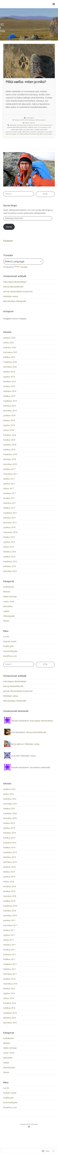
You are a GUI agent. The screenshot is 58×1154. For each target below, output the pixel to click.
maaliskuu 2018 (10, 454)
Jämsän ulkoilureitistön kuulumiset (18, 291)
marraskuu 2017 (10, 474)
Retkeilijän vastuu (10, 296)
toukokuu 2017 (9, 503)
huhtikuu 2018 (9, 449)
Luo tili (6, 636)
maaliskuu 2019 (10, 401)
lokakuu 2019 (9, 371)
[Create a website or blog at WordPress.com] (29, 1127)
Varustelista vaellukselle (40, 767)
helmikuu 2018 (9, 459)
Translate (23, 267)
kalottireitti (23, 127)
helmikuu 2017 (9, 517)
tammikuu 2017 (10, 522)
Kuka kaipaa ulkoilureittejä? (14, 281)
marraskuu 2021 (10, 352)
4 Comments (30, 118)
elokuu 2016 (8, 546)
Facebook (8, 241)
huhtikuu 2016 (9, 556)
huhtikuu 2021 (9, 357)
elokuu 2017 (8, 488)
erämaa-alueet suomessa (25, 125)
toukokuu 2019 (9, 391)
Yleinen (32, 123)
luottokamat (8, 586)
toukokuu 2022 (9, 347)
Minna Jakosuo (40, 120)
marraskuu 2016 (10, 532)
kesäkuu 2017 (9, 498)
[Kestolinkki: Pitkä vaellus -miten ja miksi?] (29, 61)
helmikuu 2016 (9, 566)
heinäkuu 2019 (9, 381)
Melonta (6, 591)
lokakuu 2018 (9, 420)
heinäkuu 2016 (9, 551)
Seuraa (9, 227)
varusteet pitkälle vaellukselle (26, 134)
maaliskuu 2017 (10, 513)
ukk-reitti (33, 132)
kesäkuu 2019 (9, 386)
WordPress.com (10, 656)
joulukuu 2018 (9, 415)
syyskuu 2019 (9, 376)
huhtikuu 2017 (9, 508)
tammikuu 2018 (10, 464)
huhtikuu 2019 (9, 396)
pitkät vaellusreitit (24, 132)
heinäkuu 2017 (9, 493)
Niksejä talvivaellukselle (13, 286)
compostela (13, 125)
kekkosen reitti (32, 127)
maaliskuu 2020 (10, 362)
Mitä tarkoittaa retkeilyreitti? (14, 301)
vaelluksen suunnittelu (44, 132)
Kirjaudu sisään (9, 641)
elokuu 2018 (8, 430)
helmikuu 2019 (9, 405)
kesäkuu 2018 (9, 440)
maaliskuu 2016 (10, 561)
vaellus (27, 123)
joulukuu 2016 (9, 527)
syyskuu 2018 (9, 425)
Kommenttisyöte (10, 651)
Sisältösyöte (8, 646)
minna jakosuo (42, 127)
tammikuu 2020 (10, 366)
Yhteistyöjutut (9, 616)
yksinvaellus (49, 134)
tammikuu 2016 (10, 571)
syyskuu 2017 (9, 483)
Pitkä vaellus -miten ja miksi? (26, 82)
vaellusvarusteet (11, 134)
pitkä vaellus (30, 129)
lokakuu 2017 (9, 478)
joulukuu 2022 (9, 337)
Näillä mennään (10, 596)
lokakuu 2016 (9, 537)
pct (24, 129)
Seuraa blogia (10, 205)
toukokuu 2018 (9, 444)
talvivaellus (8, 606)
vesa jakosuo (40, 134)
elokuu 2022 (8, 342)
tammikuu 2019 (10, 410)
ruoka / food (8, 601)
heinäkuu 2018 (9, 435)
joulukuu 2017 (9, 469)
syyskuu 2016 (9, 542)
